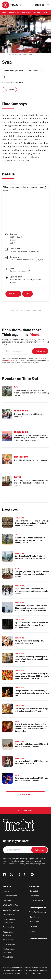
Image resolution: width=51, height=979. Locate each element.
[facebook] (4, 874)
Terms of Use (42, 359)
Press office (7, 891)
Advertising (34, 896)
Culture (37, 12)
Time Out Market (36, 901)
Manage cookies (9, 957)
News (4, 12)
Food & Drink (26, 12)
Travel (45, 12)
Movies (32, 931)
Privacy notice (8, 915)
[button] (46, 187)
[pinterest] (25, 874)
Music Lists (34, 922)
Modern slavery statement (9, 950)
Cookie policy (8, 927)
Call (27, 294)
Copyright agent (9, 945)
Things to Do (14, 12)
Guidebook (33, 917)
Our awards (7, 901)
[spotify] (32, 874)
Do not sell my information (9, 921)
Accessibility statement (8, 933)
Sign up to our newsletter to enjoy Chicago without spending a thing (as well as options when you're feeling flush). (25, 342)
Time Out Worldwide (37, 912)
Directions (13, 294)
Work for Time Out (10, 905)
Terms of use (8, 940)
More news (25, 795)
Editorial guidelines (11, 910)
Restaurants (34, 927)
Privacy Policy (10, 361)
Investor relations (10, 896)
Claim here (36, 311)
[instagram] (18, 874)
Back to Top (28, 811)
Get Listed (33, 891)
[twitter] (11, 874)
